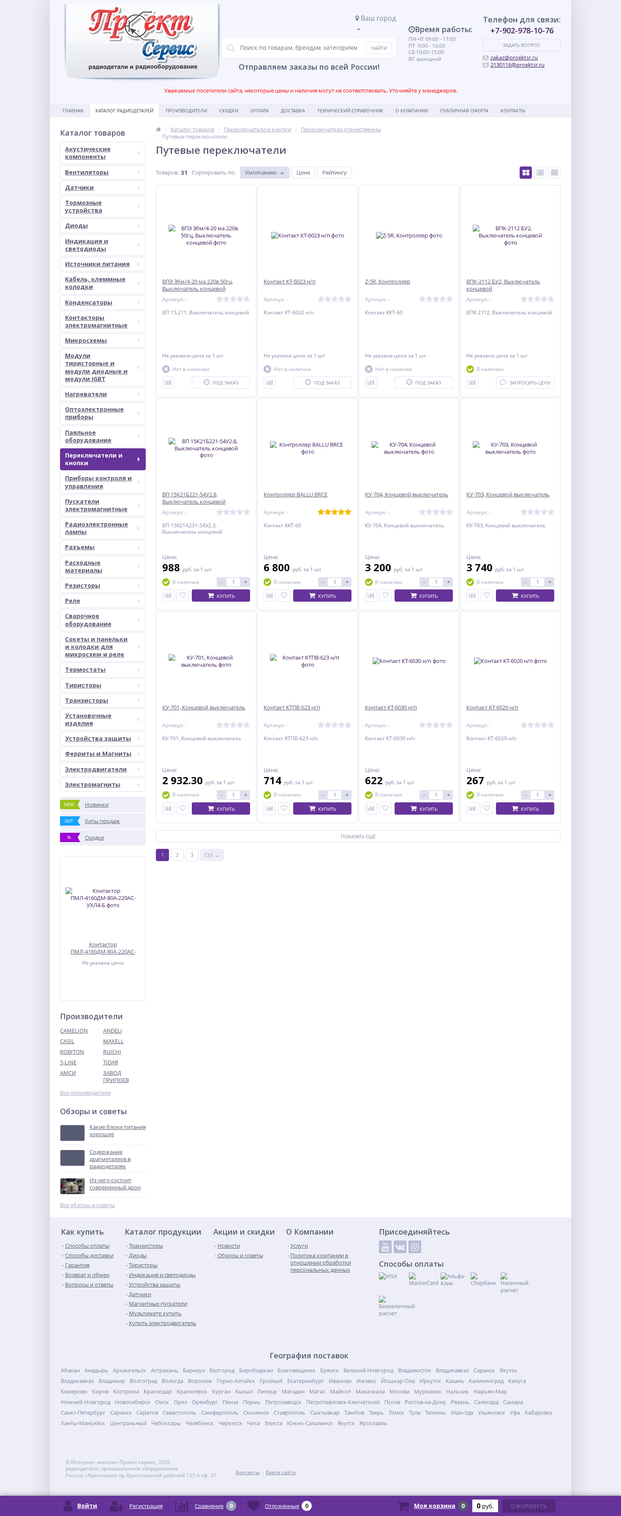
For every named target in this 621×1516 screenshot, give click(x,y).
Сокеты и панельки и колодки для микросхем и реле (96, 646)
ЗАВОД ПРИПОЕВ (116, 1076)
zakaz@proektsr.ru (514, 57)
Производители (186, 110)
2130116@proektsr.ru (517, 64)
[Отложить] (183, 595)
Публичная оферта (464, 110)
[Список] (540, 172)
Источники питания (97, 264)
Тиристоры (83, 685)
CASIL (67, 1041)
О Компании (411, 110)
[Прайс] (554, 172)
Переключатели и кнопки (94, 459)
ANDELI (112, 1030)
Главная (73, 110)
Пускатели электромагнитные (96, 505)
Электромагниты (92, 784)
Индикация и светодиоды (86, 245)
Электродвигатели (96, 769)
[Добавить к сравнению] (168, 382)
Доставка (293, 110)
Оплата (260, 110)
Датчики (79, 187)
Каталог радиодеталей (124, 110)
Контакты (513, 110)
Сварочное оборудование (88, 619)
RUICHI (112, 1051)
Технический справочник (350, 110)
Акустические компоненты (88, 153)
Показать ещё (358, 836)
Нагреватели (86, 394)
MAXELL (113, 1041)
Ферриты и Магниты (98, 754)
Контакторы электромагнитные (96, 321)
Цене (303, 172)
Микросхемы (86, 340)
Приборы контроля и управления (98, 482)
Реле (72, 601)
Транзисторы (86, 700)
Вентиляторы (87, 172)
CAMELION (74, 1030)
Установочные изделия (88, 719)
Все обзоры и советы (87, 1205)
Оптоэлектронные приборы (94, 413)
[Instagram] (415, 1247)
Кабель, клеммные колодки (95, 283)
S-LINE (68, 1062)
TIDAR (110, 1062)
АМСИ (68, 1073)
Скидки (228, 110)
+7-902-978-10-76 (521, 30)
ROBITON (72, 1051)
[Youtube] (385, 1247)
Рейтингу (334, 172)
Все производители (85, 1092)
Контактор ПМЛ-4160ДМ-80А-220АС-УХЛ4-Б (103, 948)
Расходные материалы (83, 566)
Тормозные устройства (83, 206)
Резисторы (82, 585)
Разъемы (80, 547)
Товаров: (167, 172)
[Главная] (158, 129)
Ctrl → (212, 855)
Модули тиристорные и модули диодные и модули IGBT (96, 367)
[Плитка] (526, 172)
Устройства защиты (98, 738)
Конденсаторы (88, 302)
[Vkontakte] (400, 1247)
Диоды (76, 225)
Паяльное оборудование (88, 436)
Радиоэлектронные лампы (96, 528)
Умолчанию (261, 172)
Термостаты (85, 669)
